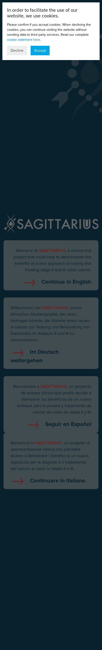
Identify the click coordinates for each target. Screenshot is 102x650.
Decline (17, 50)
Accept (40, 50)
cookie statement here (23, 39)
